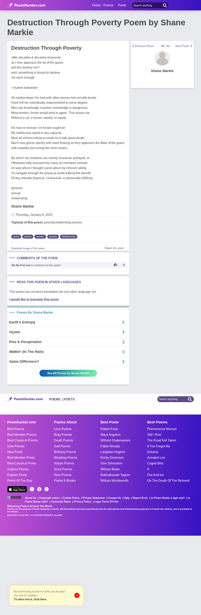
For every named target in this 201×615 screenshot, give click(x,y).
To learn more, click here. (30, 599)
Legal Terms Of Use (106, 501)
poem (16, 236)
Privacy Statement (94, 497)
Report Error (140, 497)
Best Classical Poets (21, 463)
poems (27, 236)
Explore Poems (18, 469)
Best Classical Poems (22, 440)
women (40, 236)
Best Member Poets (21, 457)
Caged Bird (155, 463)
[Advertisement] (59, 575)
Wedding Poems (65, 457)
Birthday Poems (65, 452)
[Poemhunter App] (17, 489)
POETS (69, 399)
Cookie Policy (71, 497)
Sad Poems (62, 446)
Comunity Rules (61, 501)
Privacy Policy (82, 501)
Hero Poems (62, 475)
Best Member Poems (21, 434)
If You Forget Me (158, 446)
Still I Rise (154, 434)
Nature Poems (64, 463)
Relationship (68, 236)
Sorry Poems (63, 469)
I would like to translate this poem (34, 299)
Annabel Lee (156, 457)
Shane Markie (22, 206)
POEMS (54, 399)
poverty (53, 236)
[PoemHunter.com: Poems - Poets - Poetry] (26, 5)
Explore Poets (17, 475)
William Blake (110, 469)
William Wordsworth (114, 480)
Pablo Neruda (110, 446)
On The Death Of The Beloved (168, 480)
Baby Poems (63, 434)
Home (96, 5)
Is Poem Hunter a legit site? (168, 497)
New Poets (15, 452)
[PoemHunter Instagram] (46, 489)
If (148, 469)
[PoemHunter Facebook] (32, 489)
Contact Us (114, 497)
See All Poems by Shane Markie (68, 373)
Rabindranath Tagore (115, 475)
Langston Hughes (112, 452)
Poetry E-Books (65, 480)
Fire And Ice (155, 475)
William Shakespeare (115, 440)
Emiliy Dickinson (112, 457)
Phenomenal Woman (162, 429)
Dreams (152, 452)
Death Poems (63, 440)
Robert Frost (109, 429)
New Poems (15, 446)
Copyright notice (49, 497)
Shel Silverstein (111, 463)
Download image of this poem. (28, 248)
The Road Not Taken (161, 440)
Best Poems (15, 429)
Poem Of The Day (19, 480)
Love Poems (62, 429)
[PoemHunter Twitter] (39, 489)
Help (127, 497)
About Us (30, 497)
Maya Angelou (110, 434)
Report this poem (114, 248)
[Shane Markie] (162, 58)
